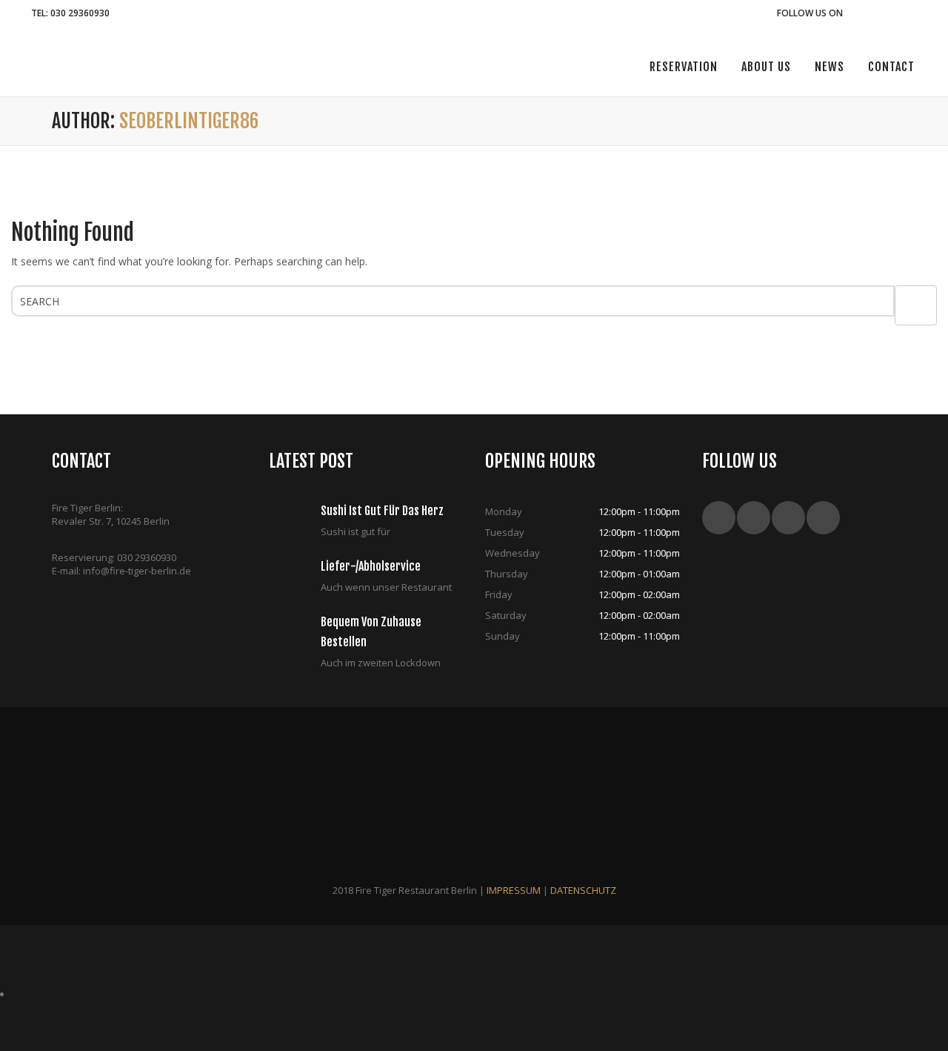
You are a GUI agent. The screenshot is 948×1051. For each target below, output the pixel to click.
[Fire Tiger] (40, 61)
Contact (891, 66)
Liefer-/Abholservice (371, 566)
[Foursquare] (916, 13)
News (829, 66)
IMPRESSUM (514, 890)
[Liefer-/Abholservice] (295, 579)
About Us (766, 66)
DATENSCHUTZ (583, 890)
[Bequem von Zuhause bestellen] (295, 634)
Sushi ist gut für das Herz (382, 510)
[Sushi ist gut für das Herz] (295, 523)
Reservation (684, 66)
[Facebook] (854, 13)
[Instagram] (875, 13)
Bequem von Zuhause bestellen (371, 631)
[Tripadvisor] (895, 13)
